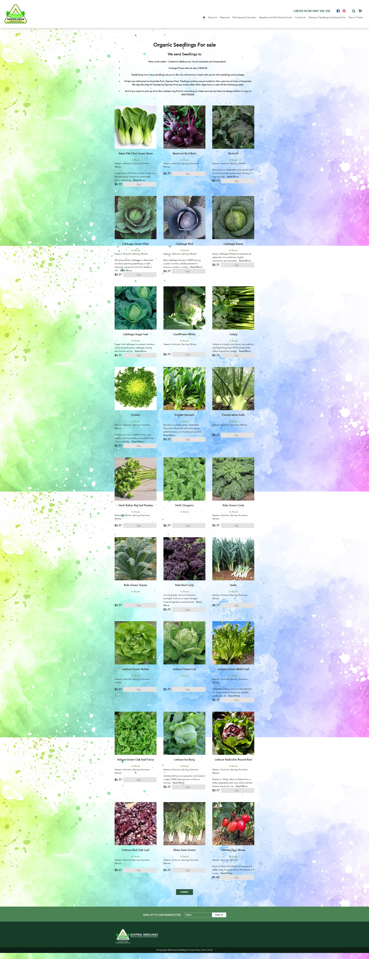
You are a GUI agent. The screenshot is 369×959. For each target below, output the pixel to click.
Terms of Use (207, 950)
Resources (225, 17)
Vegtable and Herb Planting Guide (275, 17)
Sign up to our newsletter (162, 915)
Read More (139, 180)
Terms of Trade (355, 17)
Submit (184, 892)
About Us (212, 17)
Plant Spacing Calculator (244, 17)
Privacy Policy (194, 950)
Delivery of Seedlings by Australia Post (326, 17)
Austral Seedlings (179, 950)
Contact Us (300, 17)
